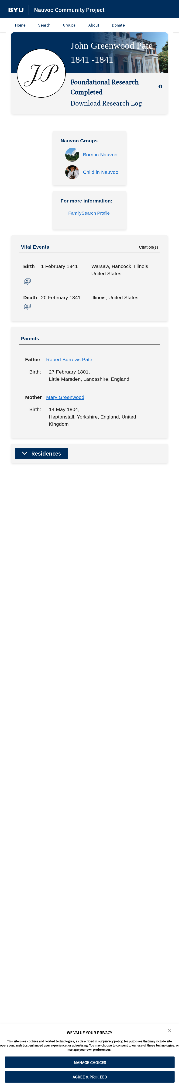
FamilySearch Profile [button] (89, 213)
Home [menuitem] (20, 25)
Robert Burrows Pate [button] (69, 359)
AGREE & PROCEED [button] (90, 1077)
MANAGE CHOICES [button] (90, 1062)
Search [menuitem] (44, 25)
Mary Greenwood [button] (65, 397)
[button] (16, 10)
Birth (29, 266)
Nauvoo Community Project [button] (69, 9)
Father (32, 359)
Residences (46, 453)
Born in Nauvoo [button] (100, 154)
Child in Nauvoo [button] (100, 172)
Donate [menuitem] (118, 25)
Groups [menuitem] (69, 25)
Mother (32, 397)
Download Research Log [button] (106, 103)
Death (30, 297)
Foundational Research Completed (105, 87)
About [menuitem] (93, 25)
